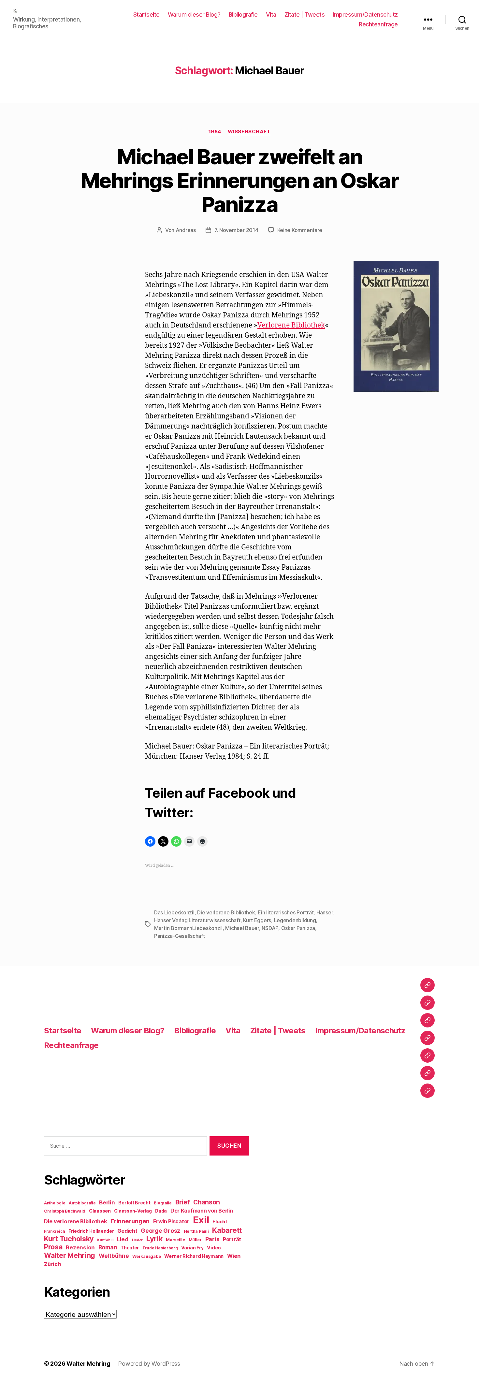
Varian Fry (192, 1247)
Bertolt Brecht (134, 1202)
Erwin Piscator (171, 1221)
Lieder (137, 1240)
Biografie (163, 1203)
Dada (161, 1211)
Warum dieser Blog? (194, 14)
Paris (212, 1239)
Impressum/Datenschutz (365, 14)
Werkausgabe (146, 1256)
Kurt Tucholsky (69, 1238)
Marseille (175, 1239)
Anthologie (54, 1203)
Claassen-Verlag (133, 1211)
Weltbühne (114, 1255)
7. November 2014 (236, 230)
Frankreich (54, 1231)
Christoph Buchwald (64, 1211)
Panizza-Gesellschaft (179, 936)
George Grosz (160, 1230)
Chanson (206, 1202)
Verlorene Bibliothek (291, 325)
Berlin (107, 1202)
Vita (271, 14)
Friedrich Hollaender (91, 1231)
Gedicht (127, 1231)
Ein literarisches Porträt (285, 912)
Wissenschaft (249, 132)
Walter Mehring (69, 1255)
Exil (201, 1220)
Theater (130, 1247)
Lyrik (154, 1238)
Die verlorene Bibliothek (226, 912)
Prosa (53, 1247)
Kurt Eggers (257, 920)
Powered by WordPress (149, 1363)
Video (214, 1247)
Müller (195, 1239)
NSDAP (270, 928)
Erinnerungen (130, 1221)
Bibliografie (243, 14)
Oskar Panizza (298, 928)
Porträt (232, 1239)
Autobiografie (82, 1203)
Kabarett (227, 1230)
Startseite (146, 14)
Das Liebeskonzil (174, 912)
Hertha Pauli (196, 1231)
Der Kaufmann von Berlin (201, 1211)
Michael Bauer (242, 928)
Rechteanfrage (378, 24)
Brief (182, 1202)
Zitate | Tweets (304, 14)
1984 (215, 132)
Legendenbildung (295, 920)
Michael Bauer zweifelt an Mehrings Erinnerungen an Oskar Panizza (239, 180)
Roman (107, 1247)
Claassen (100, 1211)
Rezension (80, 1247)
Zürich (52, 1264)
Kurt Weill (105, 1240)
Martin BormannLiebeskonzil (188, 928)
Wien (233, 1256)
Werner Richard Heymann (194, 1256)
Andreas (186, 230)
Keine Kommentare (300, 230)
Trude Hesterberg (160, 1248)
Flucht (219, 1221)
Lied (122, 1239)
